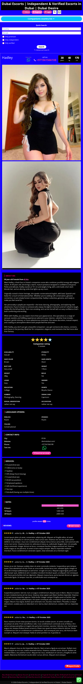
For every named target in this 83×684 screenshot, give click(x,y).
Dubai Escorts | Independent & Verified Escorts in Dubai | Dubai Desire (41, 6)
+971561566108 (46, 60)
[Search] (55, 12)
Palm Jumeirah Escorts (71, 677)
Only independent (12, 40)
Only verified (9, 43)
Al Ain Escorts (35, 675)
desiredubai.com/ (48, 441)
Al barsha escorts (33, 677)
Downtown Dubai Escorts (51, 677)
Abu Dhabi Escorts (9, 675)
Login (49, 12)
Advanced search (42, 50)
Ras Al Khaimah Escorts (65, 675)
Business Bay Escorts (17, 677)
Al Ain (26, 279)
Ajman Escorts (23, 675)
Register (38, 12)
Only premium (10, 36)
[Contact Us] (59, 12)
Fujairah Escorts (49, 675)
